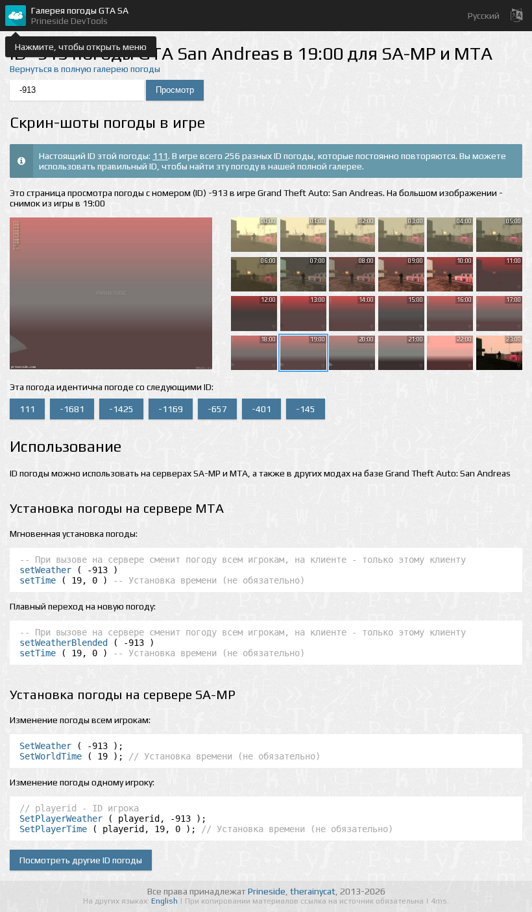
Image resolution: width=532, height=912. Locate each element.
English (165, 901)
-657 (217, 409)
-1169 (170, 409)
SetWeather (45, 746)
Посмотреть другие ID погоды (80, 860)
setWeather (45, 570)
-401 (261, 409)
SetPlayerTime (53, 829)
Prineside (266, 891)
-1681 (72, 409)
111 (160, 156)
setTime (37, 580)
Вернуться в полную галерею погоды (85, 69)
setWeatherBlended (63, 642)
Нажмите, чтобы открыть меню (81, 47)
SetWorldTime (50, 756)
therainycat (312, 891)
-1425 (121, 409)
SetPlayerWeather (61, 818)
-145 (305, 409)
